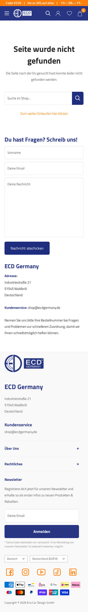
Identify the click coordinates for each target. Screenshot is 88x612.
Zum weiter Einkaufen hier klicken (44, 113)
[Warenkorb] (80, 13)
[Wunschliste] (69, 13)
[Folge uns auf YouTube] (41, 572)
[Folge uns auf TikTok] (57, 572)
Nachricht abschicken (27, 248)
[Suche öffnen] (48, 13)
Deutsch (12, 559)
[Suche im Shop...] (77, 98)
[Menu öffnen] (7, 13)
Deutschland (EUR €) (45, 559)
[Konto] (58, 13)
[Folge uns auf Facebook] (10, 572)
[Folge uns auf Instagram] (25, 572)
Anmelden (41, 531)
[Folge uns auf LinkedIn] (73, 572)
